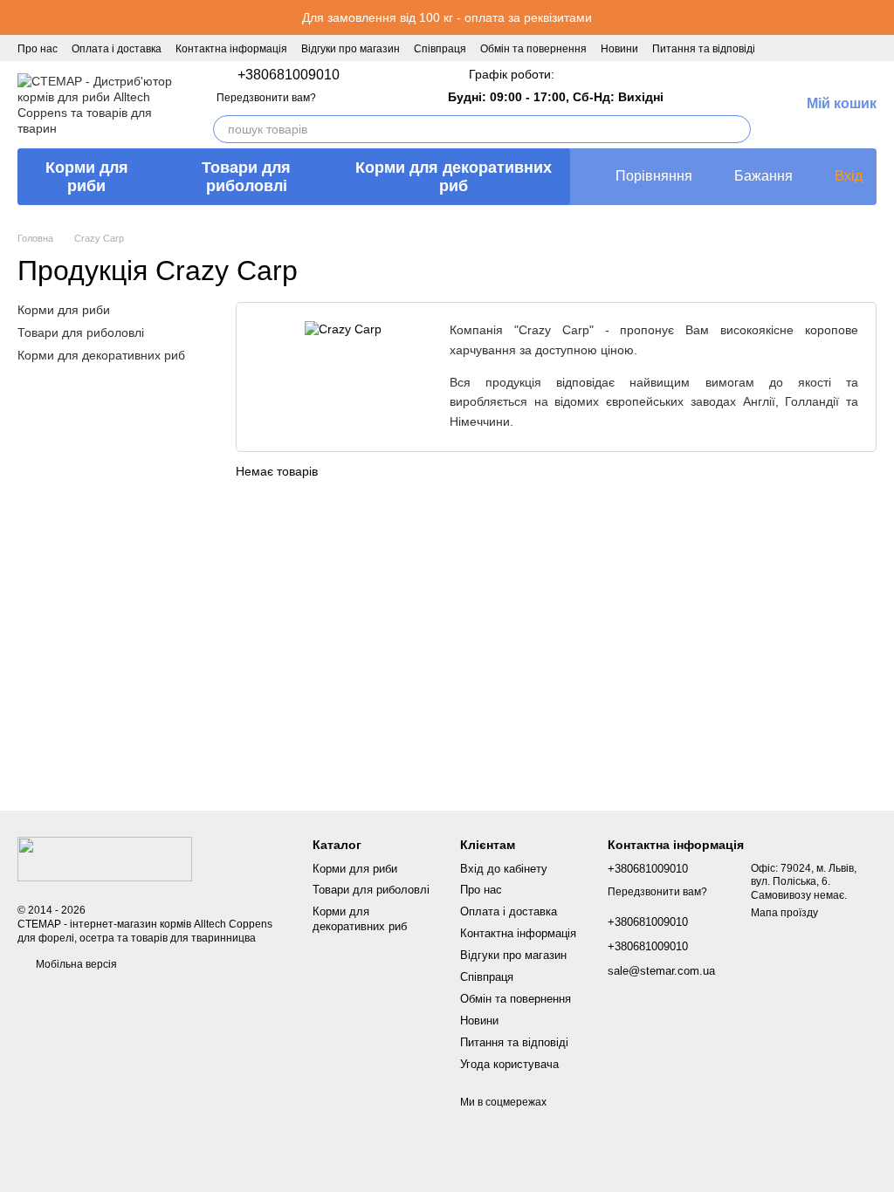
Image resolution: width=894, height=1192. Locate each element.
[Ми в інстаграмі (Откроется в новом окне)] (831, 48)
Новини (619, 49)
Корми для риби (86, 177)
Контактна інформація (231, 49)
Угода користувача (509, 1064)
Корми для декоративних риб (453, 177)
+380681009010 (288, 75)
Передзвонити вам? (266, 98)
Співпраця (440, 49)
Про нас (37, 49)
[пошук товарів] (737, 129)
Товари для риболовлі (246, 177)
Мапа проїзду (784, 913)
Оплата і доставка (117, 49)
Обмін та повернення (533, 49)
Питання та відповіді (703, 49)
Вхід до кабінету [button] (503, 868)
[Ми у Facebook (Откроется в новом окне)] (810, 48)
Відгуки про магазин (350, 49)
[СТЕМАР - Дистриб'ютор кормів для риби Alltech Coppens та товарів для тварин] (104, 859)
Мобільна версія (75, 964)
